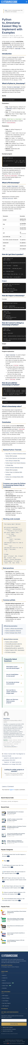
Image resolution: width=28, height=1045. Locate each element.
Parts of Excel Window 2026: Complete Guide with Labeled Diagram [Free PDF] (15, 919)
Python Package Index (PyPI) (13, 633)
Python (7, 432)
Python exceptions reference (13, 630)
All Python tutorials (10, 652)
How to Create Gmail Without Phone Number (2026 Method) (16, 912)
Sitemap (23, 1041)
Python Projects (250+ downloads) (14, 650)
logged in (11, 789)
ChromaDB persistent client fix (13, 644)
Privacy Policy (6, 1041)
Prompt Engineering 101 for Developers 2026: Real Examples (15, 812)
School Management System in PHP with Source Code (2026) (15, 941)
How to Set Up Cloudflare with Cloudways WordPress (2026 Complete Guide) (16, 834)
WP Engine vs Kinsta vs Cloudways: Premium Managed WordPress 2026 (16, 827)
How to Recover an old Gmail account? (15, 925)
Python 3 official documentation (14, 628)
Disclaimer (19, 1041)
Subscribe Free (14, 1024)
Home (6, 10)
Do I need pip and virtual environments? (12, 683)
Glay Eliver (6, 718)
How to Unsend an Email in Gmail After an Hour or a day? (16, 933)
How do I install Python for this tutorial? (12, 675)
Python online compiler (11, 642)
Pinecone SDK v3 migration (12, 646)
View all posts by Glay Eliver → (10, 746)
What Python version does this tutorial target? (12, 667)
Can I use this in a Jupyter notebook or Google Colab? (11, 691)
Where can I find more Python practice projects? (12, 701)
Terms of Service (13, 1041)
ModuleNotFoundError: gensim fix (14, 648)
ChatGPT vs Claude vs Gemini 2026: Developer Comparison (14, 820)
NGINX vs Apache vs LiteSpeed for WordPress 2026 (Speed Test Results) (15, 841)
